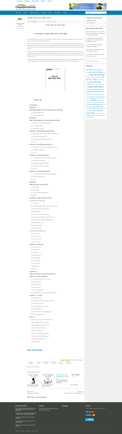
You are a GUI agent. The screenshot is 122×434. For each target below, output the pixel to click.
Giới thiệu (27, 1)
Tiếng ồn (95, 110)
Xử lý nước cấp (99, 115)
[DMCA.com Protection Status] (89, 420)
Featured (88, 84)
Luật (93, 96)
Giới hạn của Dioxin (92, 94)
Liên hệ (49, 1)
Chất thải (94, 77)
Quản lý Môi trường (34, 12)
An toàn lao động (96, 72)
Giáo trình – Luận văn (47, 12)
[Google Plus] (90, 415)
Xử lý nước (18, 12)
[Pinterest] (92, 415)
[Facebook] (86, 415)
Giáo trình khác (95, 87)
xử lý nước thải (47, 408)
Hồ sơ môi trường (99, 94)
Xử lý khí (25, 12)
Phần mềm (88, 100)
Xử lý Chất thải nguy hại (99, 113)
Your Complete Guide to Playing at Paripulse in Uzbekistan (25, 418)
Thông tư (90, 110)
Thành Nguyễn (34, 21)
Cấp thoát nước (95, 82)
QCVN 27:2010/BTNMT (100, 100)
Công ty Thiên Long (45, 410)
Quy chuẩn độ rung (92, 106)
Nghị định (93, 98)
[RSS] (94, 415)
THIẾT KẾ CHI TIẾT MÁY (32, 393)
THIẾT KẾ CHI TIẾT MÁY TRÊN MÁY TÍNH (73, 393)
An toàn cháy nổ (96, 69)
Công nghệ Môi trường (20, 24)
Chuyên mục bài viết (91, 20)
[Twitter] (88, 415)
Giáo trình (93, 84)
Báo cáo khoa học (97, 75)
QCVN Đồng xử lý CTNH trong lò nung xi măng (94, 102)
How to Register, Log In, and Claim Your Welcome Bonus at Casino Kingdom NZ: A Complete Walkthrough (95, 33)
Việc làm (65, 12)
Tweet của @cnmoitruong (92, 61)
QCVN (93, 100)
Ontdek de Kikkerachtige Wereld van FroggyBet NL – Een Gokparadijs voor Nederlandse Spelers (95, 40)
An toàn (88, 70)
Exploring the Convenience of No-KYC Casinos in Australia (25, 425)
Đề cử (92, 117)
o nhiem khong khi (100, 98)
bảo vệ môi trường (89, 77)
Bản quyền (35, 1)
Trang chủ (20, 1)
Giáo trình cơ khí (52, 21)
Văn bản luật (57, 12)
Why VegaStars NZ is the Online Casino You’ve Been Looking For (25, 421)
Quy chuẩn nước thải (96, 104)
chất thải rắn (98, 77)
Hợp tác (43, 1)
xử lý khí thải (41, 408)
